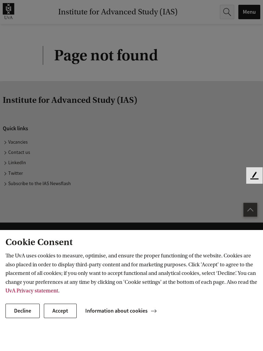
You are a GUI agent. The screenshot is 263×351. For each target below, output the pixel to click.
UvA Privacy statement (31, 291)
